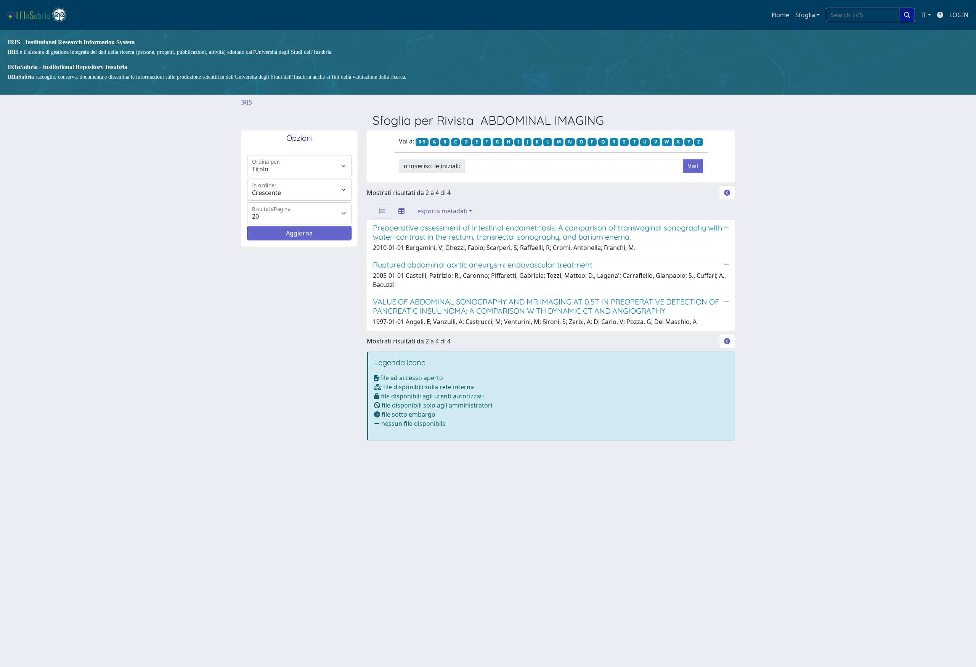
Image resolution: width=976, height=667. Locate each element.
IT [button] (923, 15)
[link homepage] (39, 15)
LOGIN (958, 15)
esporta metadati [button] (442, 211)
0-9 (422, 142)
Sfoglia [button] (805, 15)
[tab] (382, 211)
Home (780, 15)
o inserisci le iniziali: (432, 166)
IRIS (246, 102)
